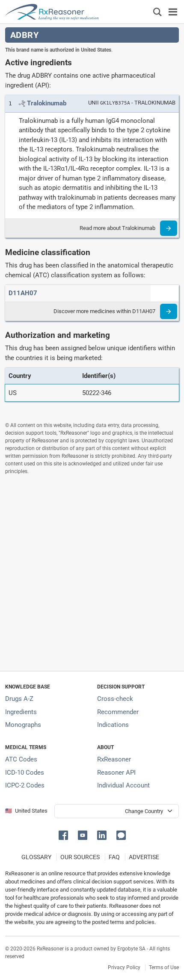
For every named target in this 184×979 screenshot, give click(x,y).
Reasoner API (116, 772)
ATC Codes (21, 759)
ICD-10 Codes (24, 772)
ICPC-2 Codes (25, 785)
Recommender (118, 712)
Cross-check (115, 699)
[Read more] (168, 228)
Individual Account (123, 785)
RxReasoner (114, 759)
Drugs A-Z (19, 699)
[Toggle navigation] (173, 12)
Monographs (23, 725)
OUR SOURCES (80, 857)
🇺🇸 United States (26, 811)
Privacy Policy (124, 967)
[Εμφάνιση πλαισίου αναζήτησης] (157, 12)
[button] (65, 834)
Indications (113, 725)
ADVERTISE (144, 857)
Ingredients (21, 712)
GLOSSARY (36, 857)
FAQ (114, 857)
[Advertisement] (92, 573)
